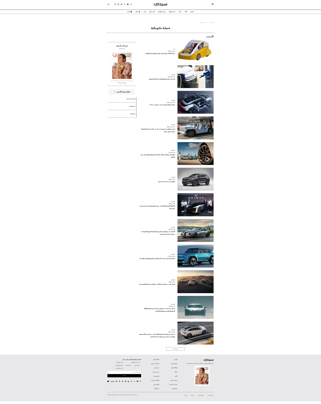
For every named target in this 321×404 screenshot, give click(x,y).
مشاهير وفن (137, 365)
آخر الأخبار (156, 388)
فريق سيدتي (156, 376)
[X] (124, 4)
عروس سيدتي (173, 380)
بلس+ (144, 12)
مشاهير (192, 12)
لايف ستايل (152, 12)
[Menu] (213, 4)
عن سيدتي (156, 368)
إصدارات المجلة (121, 45)
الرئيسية (212, 22)
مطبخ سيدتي (174, 363)
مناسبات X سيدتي (155, 363)
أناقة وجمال (128, 365)
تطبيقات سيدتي (155, 380)
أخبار (174, 49)
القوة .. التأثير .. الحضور (131, 99)
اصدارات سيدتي (173, 384)
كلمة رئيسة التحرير (123, 91)
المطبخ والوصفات (119, 365)
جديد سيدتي (155, 372)
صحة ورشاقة (172, 12)
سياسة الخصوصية (201, 395)
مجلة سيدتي (156, 359)
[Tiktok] (121, 4)
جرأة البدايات (132, 114)
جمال (180, 12)
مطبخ (136, 12)
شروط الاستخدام (211, 395)
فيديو (128, 12)
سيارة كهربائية (202, 22)
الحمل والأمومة (119, 368)
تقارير (176, 376)
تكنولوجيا (173, 75)
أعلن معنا (192, 395)
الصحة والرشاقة (119, 362)
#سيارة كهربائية (160, 28)
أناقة (186, 12)
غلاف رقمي (156, 384)
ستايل (176, 372)
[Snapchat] (127, 4)
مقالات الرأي (174, 368)
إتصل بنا (185, 395)
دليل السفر (174, 388)
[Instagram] (118, 4)
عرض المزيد (175, 349)
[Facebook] (115, 4)
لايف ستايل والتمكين (135, 362)
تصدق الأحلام (132, 106)
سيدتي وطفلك (162, 12)
